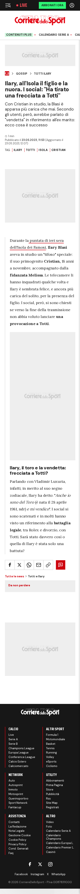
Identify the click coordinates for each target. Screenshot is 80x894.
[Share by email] (38, 565)
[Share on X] (19, 565)
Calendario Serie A (54, 35)
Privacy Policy (17, 844)
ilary (18, 150)
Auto (12, 780)
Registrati (52, 807)
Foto (49, 826)
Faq (11, 853)
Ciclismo (51, 766)
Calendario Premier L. (60, 847)
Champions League (21, 748)
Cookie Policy (17, 840)
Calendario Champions (53, 837)
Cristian (58, 150)
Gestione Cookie (20, 835)
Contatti (14, 822)
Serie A (13, 739)
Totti (30, 150)
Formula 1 (52, 735)
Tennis (50, 748)
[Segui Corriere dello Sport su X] (40, 864)
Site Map (52, 803)
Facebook (21, 874)
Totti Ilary (42, 73)
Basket (50, 744)
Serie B (13, 744)
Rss (48, 798)
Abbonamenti (55, 780)
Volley (50, 757)
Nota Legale (17, 831)
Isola (43, 150)
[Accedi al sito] (72, 5)
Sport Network (18, 803)
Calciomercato (18, 766)
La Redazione (17, 826)
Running (51, 752)
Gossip (21, 73)
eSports (51, 761)
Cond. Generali (18, 848)
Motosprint (16, 794)
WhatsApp (58, 874)
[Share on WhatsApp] (29, 565)
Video (50, 822)
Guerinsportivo (18, 798)
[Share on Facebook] (10, 565)
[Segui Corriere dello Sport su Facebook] (29, 864)
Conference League (22, 757)
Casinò (50, 852)
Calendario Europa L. (60, 843)
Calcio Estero (17, 761)
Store (49, 789)
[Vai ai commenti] (60, 565)
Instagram (37, 874)
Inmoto (13, 789)
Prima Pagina (54, 785)
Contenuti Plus (19, 35)
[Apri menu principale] (8, 5)
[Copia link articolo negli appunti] (48, 565)
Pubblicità (52, 794)
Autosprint (16, 785)
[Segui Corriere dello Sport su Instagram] (50, 864)
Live (23, 5)
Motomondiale (55, 739)
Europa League (19, 752)
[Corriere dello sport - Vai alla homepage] (40, 20)
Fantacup (15, 807)
